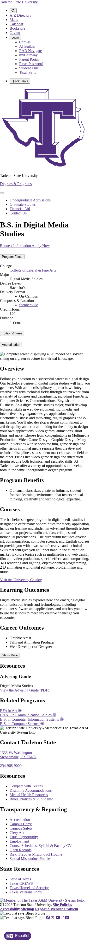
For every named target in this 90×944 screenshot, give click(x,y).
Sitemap (27, 909)
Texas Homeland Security (29, 888)
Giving (15, 33)
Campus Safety (21, 828)
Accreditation (20, 820)
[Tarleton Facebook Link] (48, 918)
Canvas (24, 42)
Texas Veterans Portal (26, 892)
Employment (19, 841)
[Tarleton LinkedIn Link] (67, 918)
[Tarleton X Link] (53, 918)
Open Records (20, 850)
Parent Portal (29, 59)
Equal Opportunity (24, 837)
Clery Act (17, 833)
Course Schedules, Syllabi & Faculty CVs (41, 846)
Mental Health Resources (29, 795)
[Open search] (13, 10)
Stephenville (28, 305)
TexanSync (27, 72)
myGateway (28, 55)
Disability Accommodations (31, 790)
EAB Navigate (30, 51)
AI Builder (27, 46)
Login (15, 37)
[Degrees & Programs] (45, 167)
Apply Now (41, 246)
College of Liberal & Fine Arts (33, 270)
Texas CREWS (21, 883)
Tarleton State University (19, 2)
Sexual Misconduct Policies (30, 859)
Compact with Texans (26, 786)
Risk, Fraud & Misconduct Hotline (36, 854)
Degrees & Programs (16, 184)
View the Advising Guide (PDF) (24, 690)
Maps (14, 20)
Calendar (16, 24)
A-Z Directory (20, 15)
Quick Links (20, 81)
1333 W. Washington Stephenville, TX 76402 (18, 755)
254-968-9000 (11, 766)
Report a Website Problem (56, 909)
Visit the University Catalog (21, 580)
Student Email (30, 68)
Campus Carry (21, 824)
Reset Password (31, 64)
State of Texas (20, 879)
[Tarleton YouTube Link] (58, 918)
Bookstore (17, 28)
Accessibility (10, 909)
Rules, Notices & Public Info (31, 799)
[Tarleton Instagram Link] (62, 918)
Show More (10, 655)
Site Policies (62, 905)
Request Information (16, 246)
